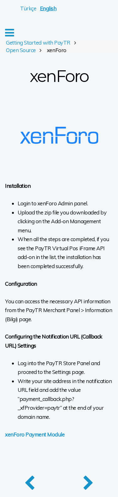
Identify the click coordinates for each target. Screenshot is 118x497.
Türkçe (28, 8)
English (48, 8)
